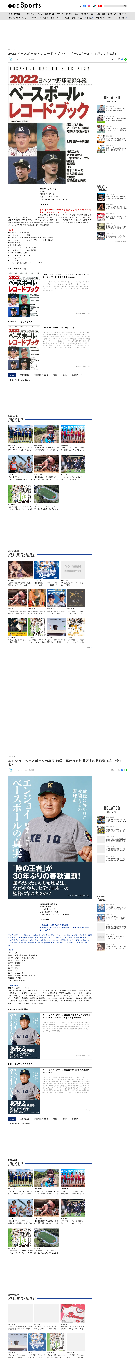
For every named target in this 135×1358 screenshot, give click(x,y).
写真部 (45, 18)
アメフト (69, 14)
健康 (52, 18)
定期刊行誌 (24, 375)
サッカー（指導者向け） (46, 14)
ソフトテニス (99, 18)
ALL (12, 375)
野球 (73, 18)
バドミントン (111, 18)
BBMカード (36, 18)
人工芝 (67, 18)
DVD (65, 375)
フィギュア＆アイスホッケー (19, 18)
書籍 (55, 375)
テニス (89, 18)
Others (59, 18)
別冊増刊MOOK (41, 375)
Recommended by (84, 647)
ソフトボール (30, 14)
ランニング (84, 14)
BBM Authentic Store (20, 380)
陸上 (76, 14)
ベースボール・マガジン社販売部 (24, 59)
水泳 (92, 14)
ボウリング (122, 14)
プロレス (60, 14)
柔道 (103, 14)
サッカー (81, 18)
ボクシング (112, 14)
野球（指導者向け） (16, 14)
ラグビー (122, 18)
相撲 (98, 14)
